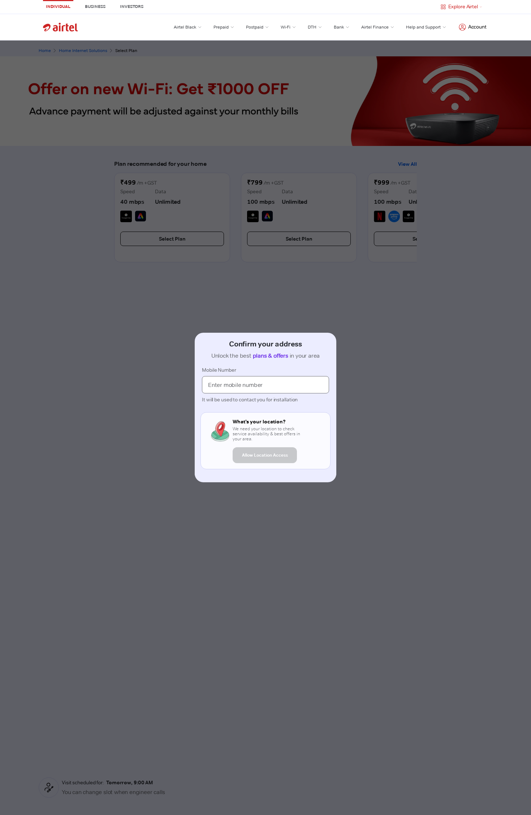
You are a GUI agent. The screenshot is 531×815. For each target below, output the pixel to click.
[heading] (269, 421)
